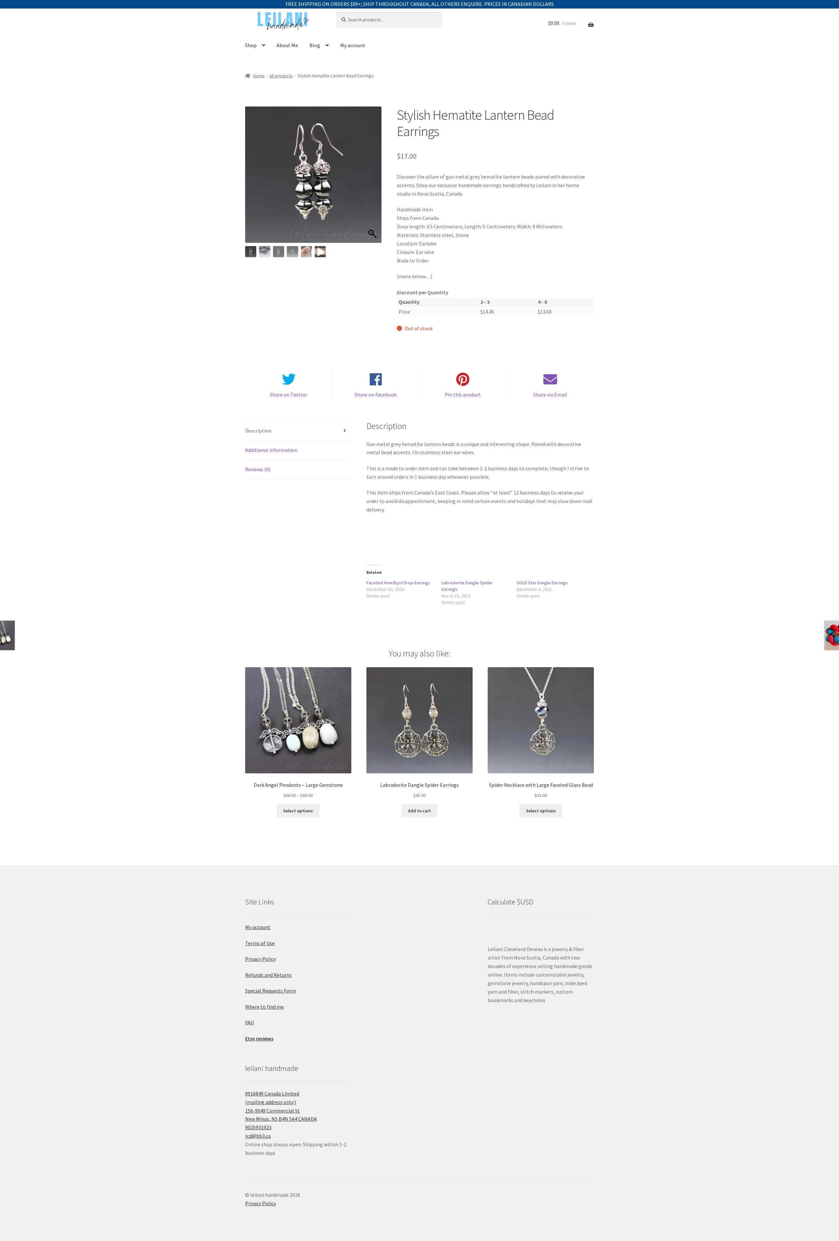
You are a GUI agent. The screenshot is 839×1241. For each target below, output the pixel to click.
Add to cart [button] (419, 811)
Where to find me (264, 1006)
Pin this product (463, 394)
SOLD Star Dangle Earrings (542, 583)
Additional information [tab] (271, 450)
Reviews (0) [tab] (257, 469)
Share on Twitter (288, 394)
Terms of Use (260, 943)
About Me (287, 45)
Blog (314, 45)
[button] (373, 178)
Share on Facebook (376, 394)
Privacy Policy (260, 959)
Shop (251, 45)
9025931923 (258, 1127)
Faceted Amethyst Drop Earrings (398, 583)
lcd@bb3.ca (258, 1136)
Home (258, 76)
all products (281, 76)
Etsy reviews (259, 1038)
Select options (298, 811)
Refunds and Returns (268, 975)
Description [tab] (258, 430)
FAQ (249, 1022)
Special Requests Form (270, 990)
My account (352, 45)
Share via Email (550, 394)
